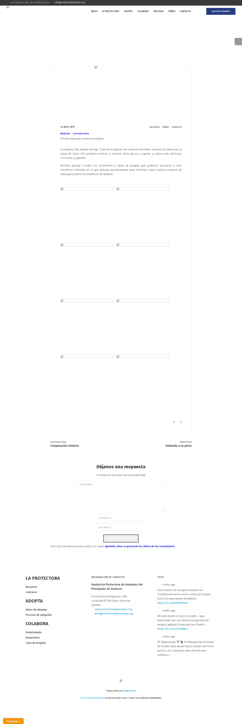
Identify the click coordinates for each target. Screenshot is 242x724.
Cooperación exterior (64, 446)
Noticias (65, 133)
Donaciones (33, 637)
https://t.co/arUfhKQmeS (172, 602)
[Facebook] (222, 2)
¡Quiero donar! (221, 11)
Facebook (155, 127)
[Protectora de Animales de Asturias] (121, 681)
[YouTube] (233, 2)
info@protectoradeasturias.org (70, 2)
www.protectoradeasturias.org (113, 609)
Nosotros (31, 586)
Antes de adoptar (36, 609)
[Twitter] (226, 2)
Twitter (165, 127)
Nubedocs (130, 690)
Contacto (31, 592)
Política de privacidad (92, 698)
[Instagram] (230, 2)
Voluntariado (34, 632)
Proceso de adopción (39, 614)
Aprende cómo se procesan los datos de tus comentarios (140, 546)
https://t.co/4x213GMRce (172, 628)
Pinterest (177, 127)
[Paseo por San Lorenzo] (121, 91)
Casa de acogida (36, 642)
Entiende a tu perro (179, 446)
